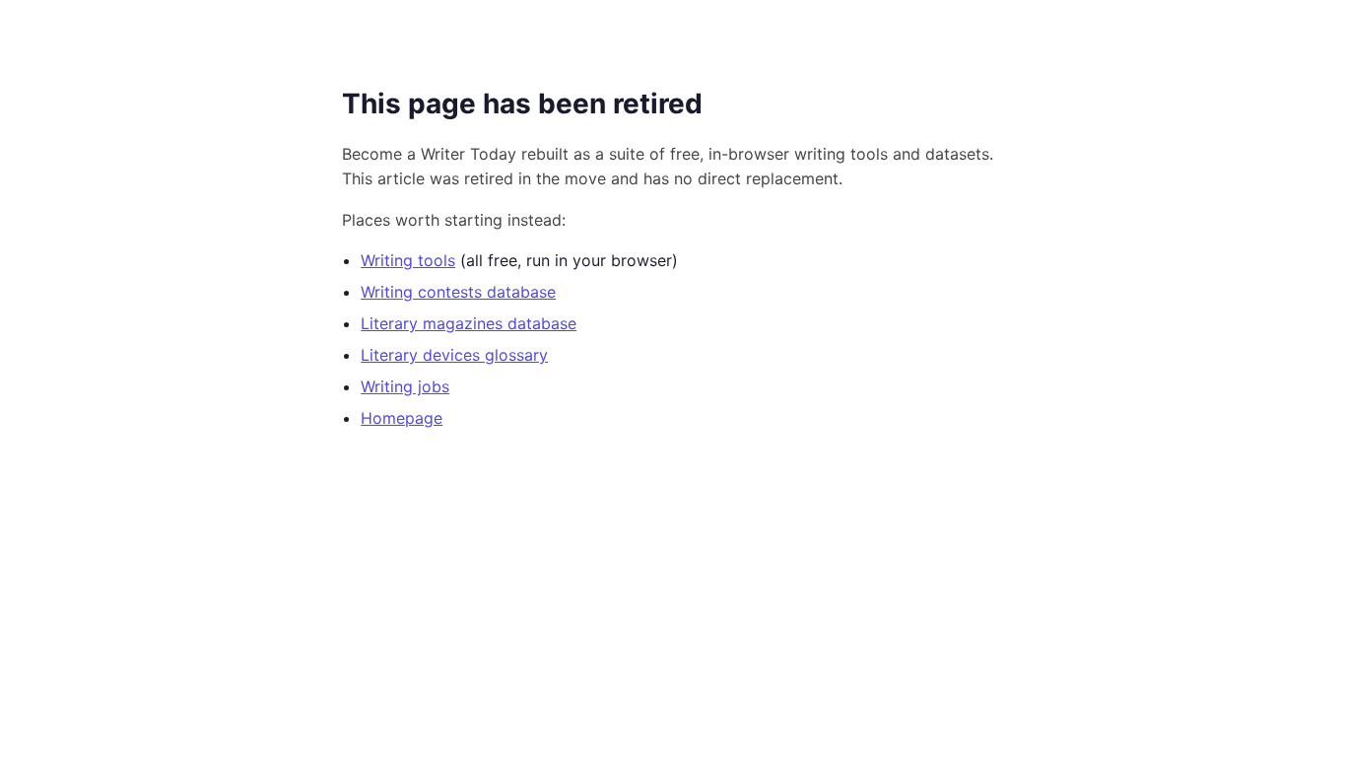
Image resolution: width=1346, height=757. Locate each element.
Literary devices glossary (454, 355)
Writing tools (408, 260)
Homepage (401, 418)
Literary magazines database (468, 323)
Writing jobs (405, 386)
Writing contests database (458, 292)
